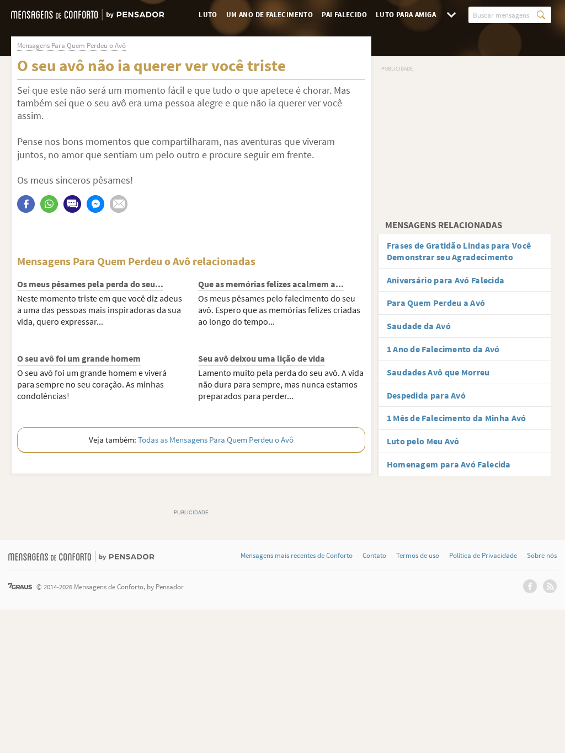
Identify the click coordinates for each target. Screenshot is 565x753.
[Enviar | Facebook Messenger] (95, 204)
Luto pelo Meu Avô (423, 441)
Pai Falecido (344, 14)
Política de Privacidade (483, 555)
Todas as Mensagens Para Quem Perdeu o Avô (216, 439)
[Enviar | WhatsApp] (49, 204)
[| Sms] (72, 204)
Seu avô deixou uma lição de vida (261, 358)
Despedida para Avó (426, 395)
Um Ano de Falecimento (269, 14)
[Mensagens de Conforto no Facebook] (530, 586)
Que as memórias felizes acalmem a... (271, 283)
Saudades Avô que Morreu (438, 372)
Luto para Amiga (406, 14)
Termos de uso (417, 555)
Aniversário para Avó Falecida (446, 280)
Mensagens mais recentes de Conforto (297, 555)
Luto (208, 14)
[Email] (118, 204)
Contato (374, 555)
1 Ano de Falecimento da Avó (443, 348)
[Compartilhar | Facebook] (26, 204)
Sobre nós (542, 555)
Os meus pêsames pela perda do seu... (90, 283)
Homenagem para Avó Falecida (449, 464)
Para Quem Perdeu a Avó (436, 302)
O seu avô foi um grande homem (79, 358)
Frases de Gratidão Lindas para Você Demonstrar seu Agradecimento (459, 251)
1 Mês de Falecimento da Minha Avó (456, 417)
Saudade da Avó (419, 325)
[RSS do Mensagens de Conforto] (550, 586)
